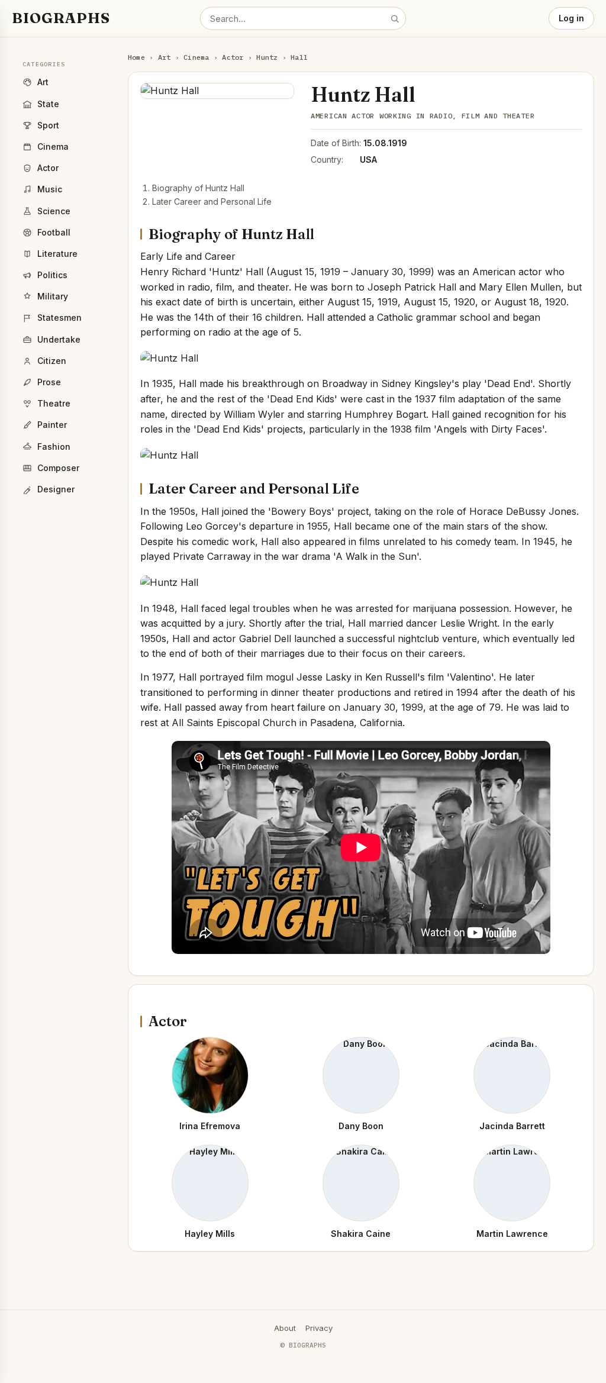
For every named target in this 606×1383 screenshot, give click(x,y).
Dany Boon (361, 1126)
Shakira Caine (361, 1234)
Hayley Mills (210, 1234)
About (285, 1328)
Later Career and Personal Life (212, 201)
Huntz (267, 57)
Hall (299, 57)
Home (136, 57)
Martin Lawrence (512, 1234)
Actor (232, 57)
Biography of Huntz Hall (198, 188)
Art (164, 57)
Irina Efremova (209, 1126)
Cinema (196, 57)
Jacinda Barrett (512, 1126)
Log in (571, 18)
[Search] (395, 18)
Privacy (319, 1328)
